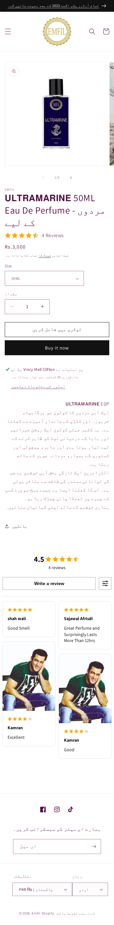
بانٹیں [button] (19, 526)
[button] (8, 32)
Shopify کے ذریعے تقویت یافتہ (68, 913)
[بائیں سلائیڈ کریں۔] (43, 178)
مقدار (11, 294)
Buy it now (57, 348)
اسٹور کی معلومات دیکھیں (38, 386)
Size (8, 266)
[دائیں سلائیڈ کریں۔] (71, 178)
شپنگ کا (45, 255)
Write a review (49, 583)
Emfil (36, 913)
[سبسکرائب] (94, 846)
